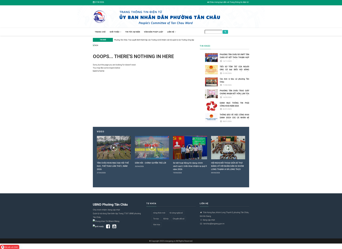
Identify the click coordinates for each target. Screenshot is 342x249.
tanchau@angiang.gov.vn (213, 224)
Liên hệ (171, 32)
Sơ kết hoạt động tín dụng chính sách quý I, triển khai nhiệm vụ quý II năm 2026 (155, 166)
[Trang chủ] (99, 15)
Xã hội (165, 219)
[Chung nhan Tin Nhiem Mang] (106, 221)
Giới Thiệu (115, 32)
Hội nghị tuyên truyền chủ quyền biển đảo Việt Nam (168, 40)
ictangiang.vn (170, 241)
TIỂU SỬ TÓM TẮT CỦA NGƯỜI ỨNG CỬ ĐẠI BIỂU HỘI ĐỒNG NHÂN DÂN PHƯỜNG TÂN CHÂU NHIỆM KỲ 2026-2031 (234, 71)
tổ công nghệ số (176, 213)
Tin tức (156, 219)
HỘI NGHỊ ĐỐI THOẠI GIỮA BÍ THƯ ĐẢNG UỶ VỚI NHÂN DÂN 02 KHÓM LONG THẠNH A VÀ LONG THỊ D (193, 166)
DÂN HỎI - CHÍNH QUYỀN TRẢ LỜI (116, 163)
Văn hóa (156, 224)
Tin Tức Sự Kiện (132, 32)
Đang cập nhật (209, 220)
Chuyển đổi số (178, 219)
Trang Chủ (100, 32)
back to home (98, 71)
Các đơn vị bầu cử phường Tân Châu (234, 80)
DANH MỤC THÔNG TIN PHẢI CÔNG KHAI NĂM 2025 (234, 104)
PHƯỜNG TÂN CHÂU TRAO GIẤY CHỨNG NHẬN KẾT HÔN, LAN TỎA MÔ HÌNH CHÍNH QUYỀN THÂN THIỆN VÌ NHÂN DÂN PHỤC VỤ (234, 95)
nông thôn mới (159, 213)
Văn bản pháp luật (153, 32)
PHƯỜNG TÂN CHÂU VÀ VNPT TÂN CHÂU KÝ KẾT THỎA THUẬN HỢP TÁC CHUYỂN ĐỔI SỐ (234, 57)
